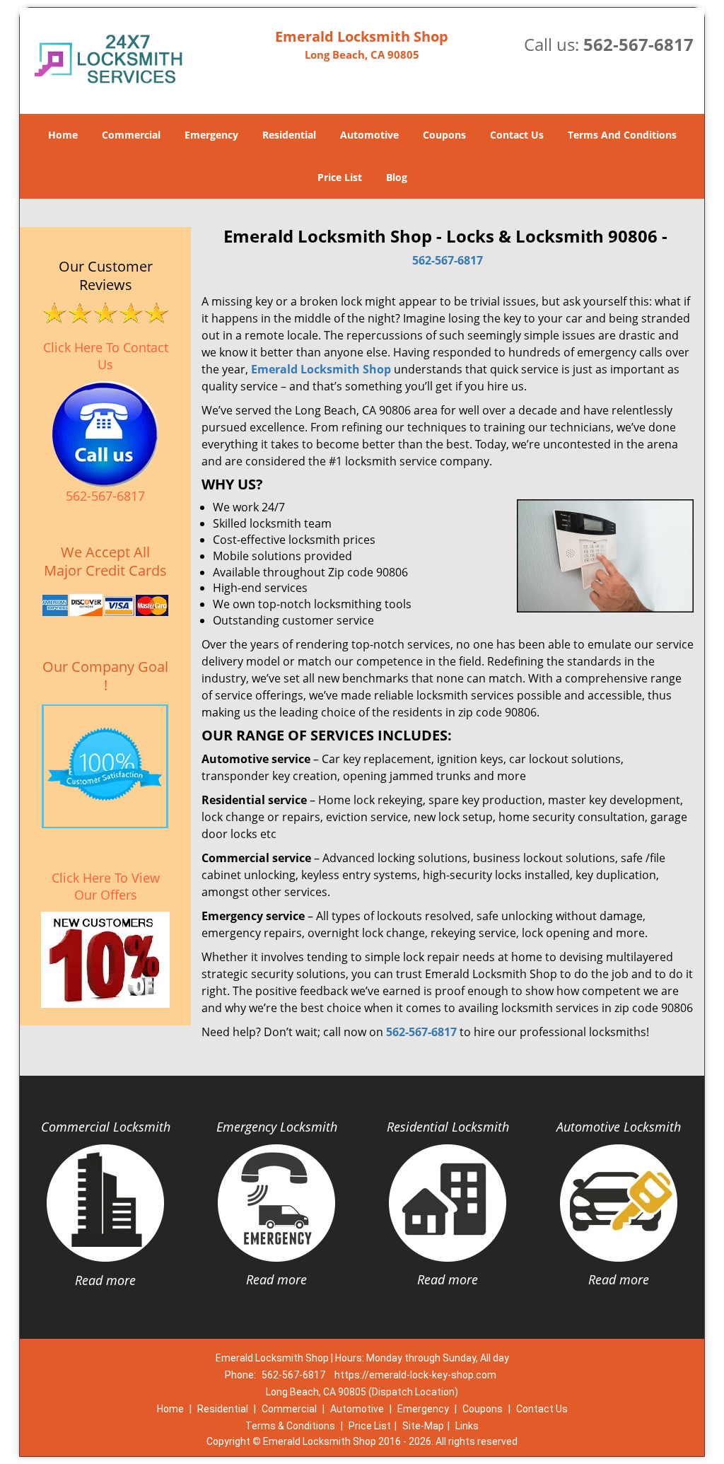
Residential (289, 134)
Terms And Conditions (622, 134)
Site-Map (423, 1425)
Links (467, 1425)
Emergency (211, 134)
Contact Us (517, 134)
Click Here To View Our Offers (106, 886)
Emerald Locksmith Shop (321, 369)
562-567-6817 (638, 44)
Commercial (131, 134)
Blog (396, 177)
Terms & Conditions (290, 1425)
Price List (339, 177)
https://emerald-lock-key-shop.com (415, 1375)
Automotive (369, 134)
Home (63, 134)
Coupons (444, 134)
